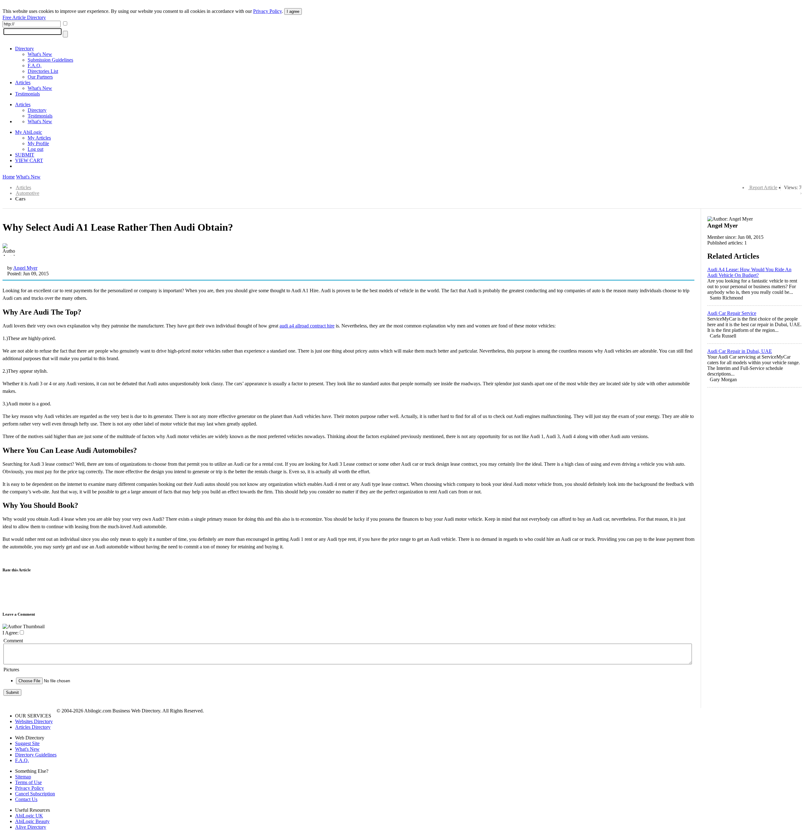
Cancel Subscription (35, 793)
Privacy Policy (267, 11)
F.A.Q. (34, 65)
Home (9, 176)
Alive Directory (30, 827)
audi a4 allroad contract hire (307, 325)
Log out (35, 149)
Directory (24, 48)
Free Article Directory (24, 17)
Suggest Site (27, 743)
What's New (40, 54)
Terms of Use (28, 782)
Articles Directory (33, 727)
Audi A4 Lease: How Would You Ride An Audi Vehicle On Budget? (749, 272)
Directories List (43, 71)
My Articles (39, 137)
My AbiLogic (28, 132)
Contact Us (26, 799)
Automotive (27, 193)
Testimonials (27, 93)
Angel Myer (25, 268)
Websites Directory (34, 721)
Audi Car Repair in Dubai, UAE (739, 351)
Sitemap (23, 776)
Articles (22, 82)
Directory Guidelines (36, 754)
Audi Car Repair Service (731, 313)
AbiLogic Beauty (32, 821)
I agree (293, 11)
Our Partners (40, 77)
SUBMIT (24, 154)
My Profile (38, 143)
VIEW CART (29, 160)
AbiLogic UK (29, 815)
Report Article (763, 187)
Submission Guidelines (50, 60)
